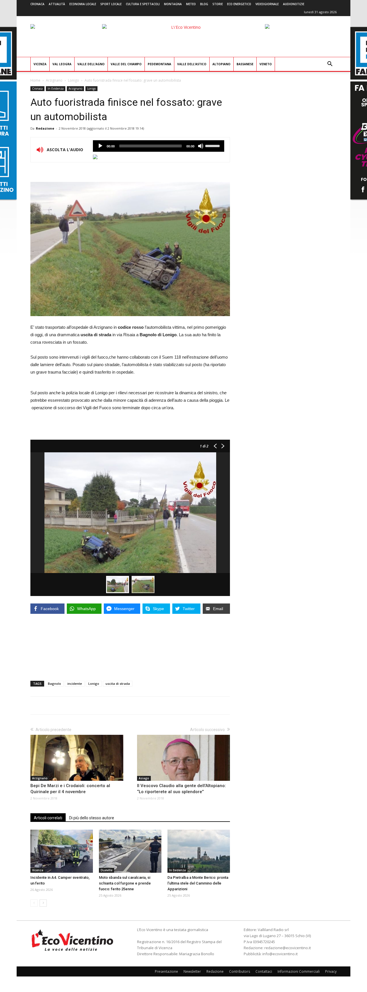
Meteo (191, 4)
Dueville (106, 870)
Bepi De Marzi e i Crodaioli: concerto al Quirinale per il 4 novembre (70, 788)
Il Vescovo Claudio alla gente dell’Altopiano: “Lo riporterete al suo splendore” (181, 788)
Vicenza (40, 64)
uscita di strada (118, 683)
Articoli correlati (48, 818)
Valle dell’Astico (191, 64)
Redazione (45, 128)
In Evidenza (56, 88)
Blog (204, 4)
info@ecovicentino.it (280, 953)
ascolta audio (100, 146)
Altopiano (221, 64)
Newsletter (192, 971)
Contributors (239, 971)
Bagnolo (54, 683)
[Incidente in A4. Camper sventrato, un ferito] (61, 851)
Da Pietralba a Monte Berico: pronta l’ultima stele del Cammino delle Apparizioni (197, 883)
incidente (74, 683)
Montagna (173, 4)
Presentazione (166, 971)
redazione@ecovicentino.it (287, 947)
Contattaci (263, 971)
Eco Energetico (239, 4)
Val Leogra (61, 64)
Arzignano (54, 80)
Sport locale (111, 4)
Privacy (331, 971)
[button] (330, 64)
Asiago (144, 778)
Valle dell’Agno (91, 64)
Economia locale (82, 4)
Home (35, 80)
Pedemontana (159, 64)
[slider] (213, 145)
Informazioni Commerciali (299, 971)
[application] (158, 146)
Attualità (57, 4)
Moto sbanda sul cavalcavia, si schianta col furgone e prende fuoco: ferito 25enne (125, 883)
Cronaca (37, 4)
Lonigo (73, 80)
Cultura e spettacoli (143, 4)
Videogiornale (267, 4)
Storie (217, 4)
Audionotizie (293, 4)
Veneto (265, 64)
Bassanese (245, 64)
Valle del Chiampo (126, 64)
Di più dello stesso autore (91, 818)
